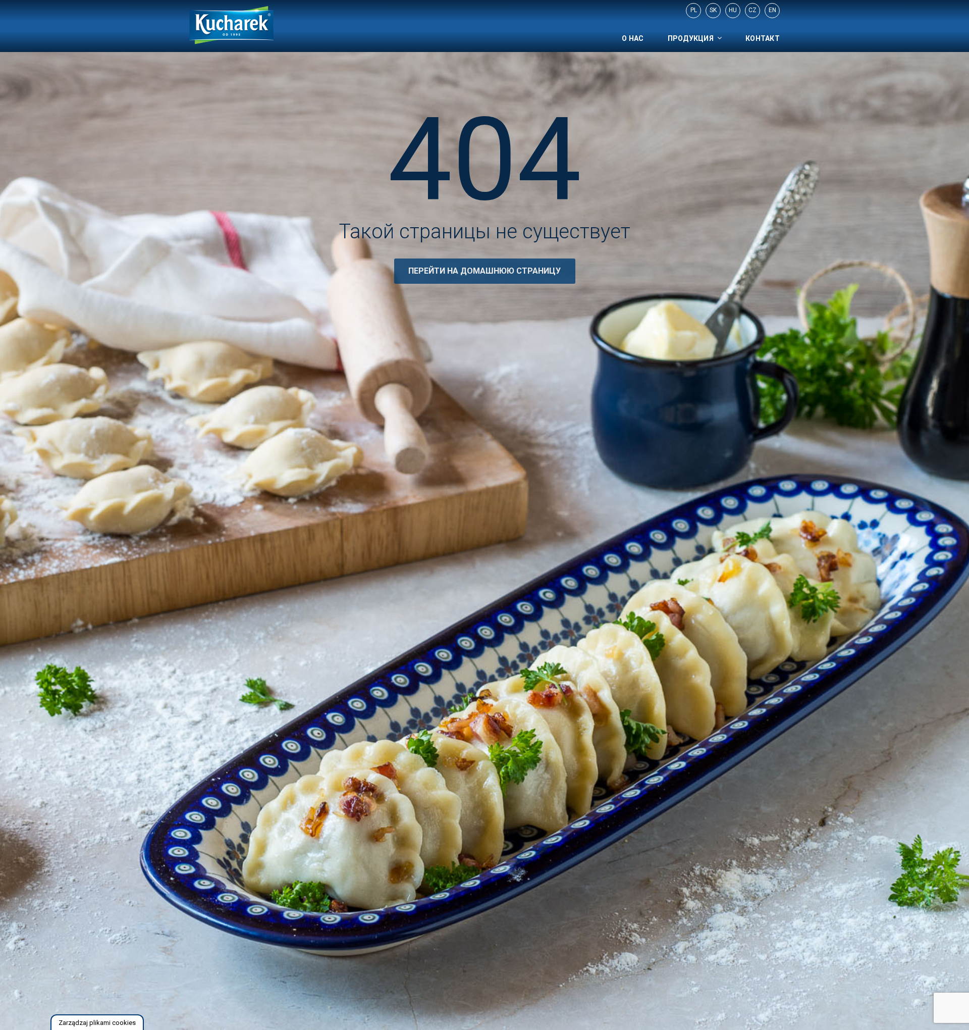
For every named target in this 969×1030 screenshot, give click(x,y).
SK (713, 10)
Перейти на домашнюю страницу (484, 271)
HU (733, 10)
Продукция (691, 38)
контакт (762, 38)
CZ (752, 10)
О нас (632, 38)
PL (693, 10)
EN (772, 10)
